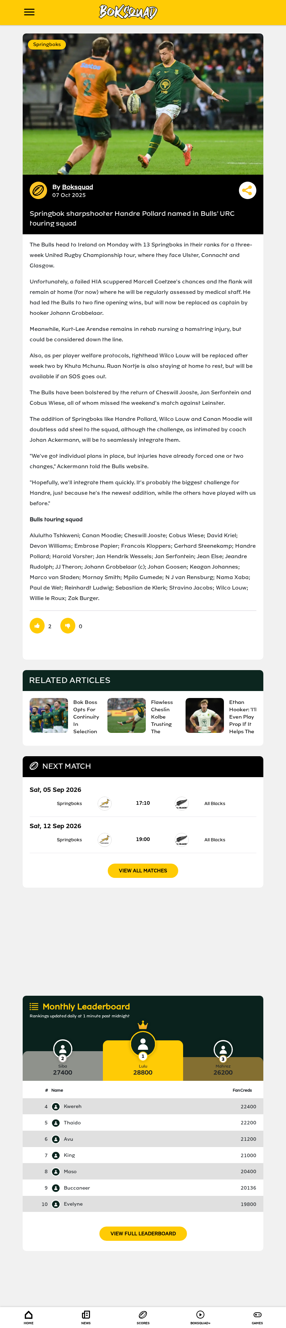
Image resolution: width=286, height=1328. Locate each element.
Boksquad (77, 187)
